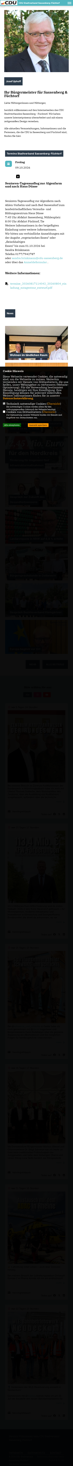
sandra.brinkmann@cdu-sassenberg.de (37, 258)
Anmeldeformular (35, 262)
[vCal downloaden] (17, 176)
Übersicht (53, 403)
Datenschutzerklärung (18, 398)
